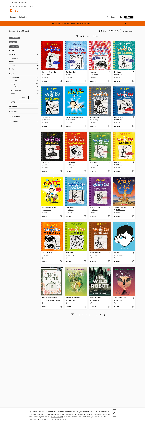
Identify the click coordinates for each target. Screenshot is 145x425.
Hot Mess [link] (93, 72)
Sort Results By (114, 31)
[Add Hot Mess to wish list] (109, 81)
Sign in (128, 17)
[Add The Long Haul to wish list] (60, 261)
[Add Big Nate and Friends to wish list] (60, 216)
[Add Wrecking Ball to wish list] (109, 126)
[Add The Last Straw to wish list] (109, 171)
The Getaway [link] (46, 117)
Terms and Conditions (64, 412)
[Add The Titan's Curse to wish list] (133, 307)
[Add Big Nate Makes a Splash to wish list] (85, 126)
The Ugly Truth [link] (95, 207)
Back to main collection (19, 3)
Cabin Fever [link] (70, 207)
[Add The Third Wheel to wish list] (109, 261)
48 (100, 315)
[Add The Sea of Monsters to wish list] (85, 307)
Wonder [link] (117, 253)
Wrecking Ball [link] (94, 117)
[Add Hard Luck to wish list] (85, 261)
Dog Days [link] (117, 162)
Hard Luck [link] (69, 253)
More (23, 97)
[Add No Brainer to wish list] (133, 81)
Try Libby (54, 23)
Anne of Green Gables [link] (49, 298)
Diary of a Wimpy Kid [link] (49, 72)
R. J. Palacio (119, 255)
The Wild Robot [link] (95, 298)
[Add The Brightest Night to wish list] (133, 216)
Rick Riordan (71, 300)
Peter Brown (95, 300)
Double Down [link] (70, 162)
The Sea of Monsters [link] (73, 298)
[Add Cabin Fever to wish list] (85, 216)
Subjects (13, 17)
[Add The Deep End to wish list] (85, 81)
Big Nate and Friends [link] (49, 207)
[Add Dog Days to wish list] (133, 171)
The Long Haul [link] (47, 253)
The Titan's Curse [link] (120, 298)
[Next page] (105, 315)
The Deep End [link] (71, 72)
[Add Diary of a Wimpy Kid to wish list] (60, 81)
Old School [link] (45, 162)
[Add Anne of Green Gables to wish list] (60, 307)
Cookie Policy (61, 419)
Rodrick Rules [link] (118, 117)
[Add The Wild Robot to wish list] (109, 307)
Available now (15, 58)
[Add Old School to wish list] (60, 171)
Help (132, 2)
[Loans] (120, 17)
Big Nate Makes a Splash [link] (74, 117)
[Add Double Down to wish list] (85, 171)
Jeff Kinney (47, 74)
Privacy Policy (79, 412)
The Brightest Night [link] (121, 207)
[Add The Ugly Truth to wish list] (109, 216)
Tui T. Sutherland (120, 210)
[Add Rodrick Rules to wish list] (133, 126)
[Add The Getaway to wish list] (60, 126)
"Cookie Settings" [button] (57, 417)
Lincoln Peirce (71, 120)
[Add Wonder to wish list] (133, 261)
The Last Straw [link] (95, 162)
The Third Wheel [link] (95, 253)
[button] (111, 17)
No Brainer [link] (118, 72)
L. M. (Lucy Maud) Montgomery (52, 300)
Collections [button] (23, 17)
